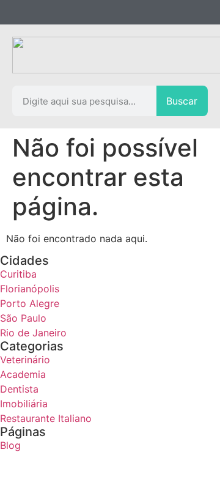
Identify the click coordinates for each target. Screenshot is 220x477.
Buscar (181, 101)
